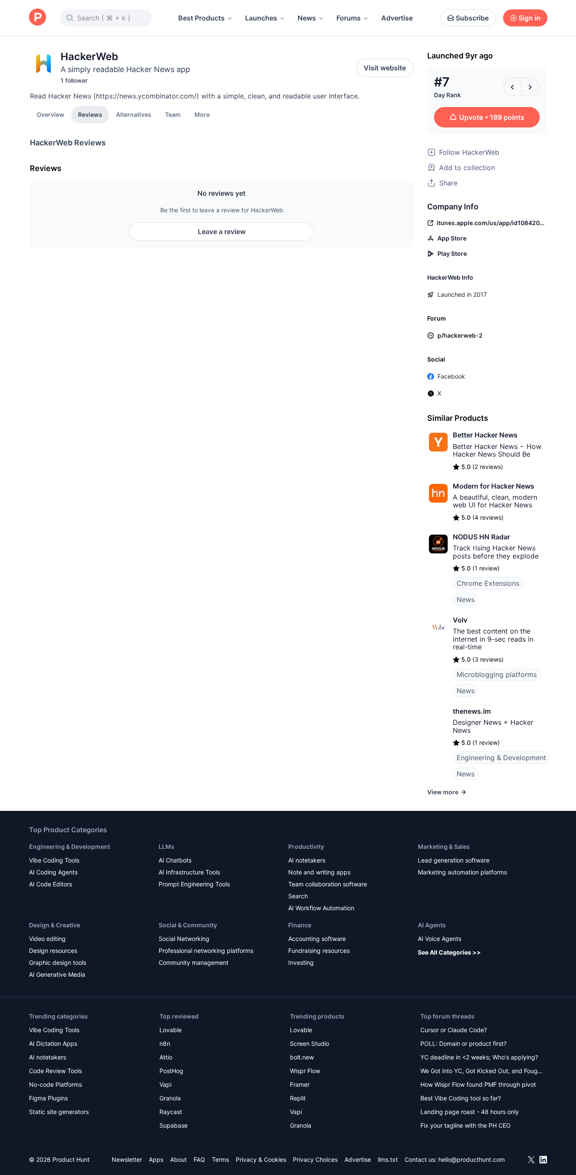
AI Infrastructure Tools (189, 872)
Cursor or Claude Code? (453, 1029)
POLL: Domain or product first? (463, 1043)
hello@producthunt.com (471, 1159)
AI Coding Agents (53, 872)
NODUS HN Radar (481, 537)
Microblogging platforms (497, 674)
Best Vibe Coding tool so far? (460, 1098)
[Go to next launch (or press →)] (530, 87)
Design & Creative (54, 925)
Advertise (397, 18)
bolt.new (302, 1057)
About (178, 1159)
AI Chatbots (175, 860)
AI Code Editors (50, 884)
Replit (298, 1098)
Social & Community (188, 925)
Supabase (173, 1125)
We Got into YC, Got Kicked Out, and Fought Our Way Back (481, 1071)
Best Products (201, 18)
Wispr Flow (305, 1070)
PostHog (171, 1070)
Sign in (529, 18)
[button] (202, 114)
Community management (194, 962)
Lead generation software (453, 860)
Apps (156, 1159)
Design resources (53, 950)
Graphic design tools (57, 962)
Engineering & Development (501, 757)
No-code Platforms (55, 1084)
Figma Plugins (48, 1098)
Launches (261, 18)
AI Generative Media (57, 974)
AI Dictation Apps (53, 1043)
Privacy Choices (315, 1159)
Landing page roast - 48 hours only (469, 1111)
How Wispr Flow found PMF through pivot (478, 1084)
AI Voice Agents (439, 938)
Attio (165, 1057)
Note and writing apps (319, 872)
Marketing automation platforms (462, 872)
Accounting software (317, 938)
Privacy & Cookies (261, 1159)
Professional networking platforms (206, 950)
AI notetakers (306, 860)
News (307, 18)
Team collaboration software (327, 884)
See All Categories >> (449, 952)
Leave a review (222, 231)
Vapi (165, 1084)
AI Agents (432, 925)
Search (298, 896)
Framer (300, 1084)
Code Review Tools (55, 1070)
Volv (460, 620)
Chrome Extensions (488, 583)
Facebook (451, 376)
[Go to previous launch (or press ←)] (512, 87)
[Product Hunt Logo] (37, 18)
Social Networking (184, 938)
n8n (164, 1043)
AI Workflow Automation (321, 908)
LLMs (166, 846)
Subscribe (472, 18)
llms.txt (388, 1159)
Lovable (170, 1029)
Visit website (385, 68)
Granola (170, 1098)
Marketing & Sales (444, 846)
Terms (220, 1159)
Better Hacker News (485, 435)
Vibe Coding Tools (54, 860)
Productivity (306, 846)
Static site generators (59, 1111)
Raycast (170, 1111)
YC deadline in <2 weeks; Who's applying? (479, 1057)
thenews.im (472, 711)
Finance (299, 925)
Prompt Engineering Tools (194, 884)
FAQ (199, 1159)
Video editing (47, 938)
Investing (301, 962)
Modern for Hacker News (493, 486)
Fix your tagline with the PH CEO (465, 1125)
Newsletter (127, 1159)
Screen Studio (309, 1043)
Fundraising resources (319, 950)
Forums (348, 18)
